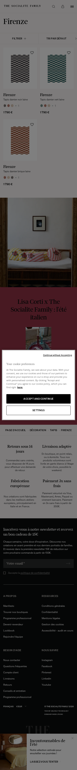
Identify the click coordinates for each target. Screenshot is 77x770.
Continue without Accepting (57, 355)
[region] (38, 385)
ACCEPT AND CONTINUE (38, 398)
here (20, 387)
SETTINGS (38, 410)
